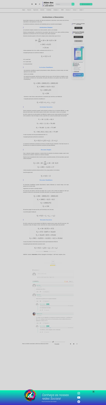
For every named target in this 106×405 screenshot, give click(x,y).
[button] (93, 392)
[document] (53, 202)
